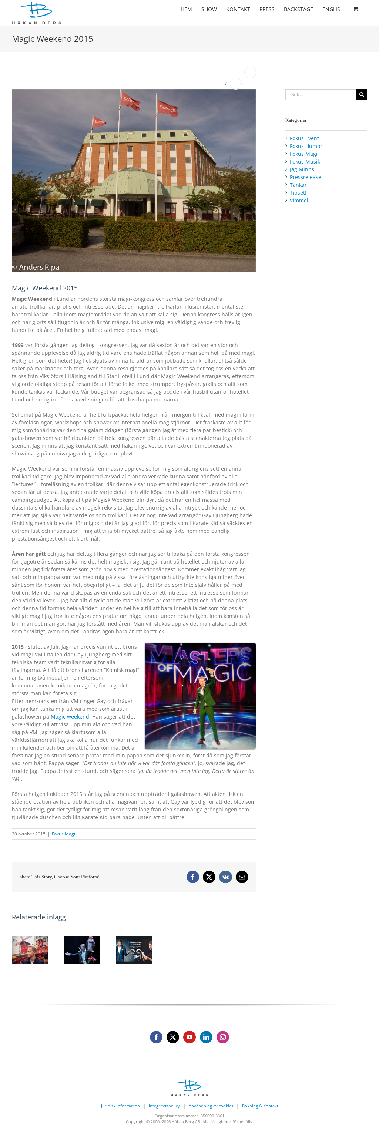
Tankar (298, 184)
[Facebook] (156, 1037)
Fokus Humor (306, 145)
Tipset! (298, 192)
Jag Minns (302, 169)
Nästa (250, 72)
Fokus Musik (305, 161)
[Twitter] (173, 1037)
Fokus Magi (63, 834)
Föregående (235, 83)
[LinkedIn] (206, 1037)
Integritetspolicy (164, 1106)
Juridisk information (120, 1106)
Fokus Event (304, 138)
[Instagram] (223, 1037)
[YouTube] (189, 1037)
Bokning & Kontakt (260, 1106)
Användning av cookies (211, 1106)
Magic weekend (70, 716)
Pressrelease (305, 177)
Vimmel (299, 200)
